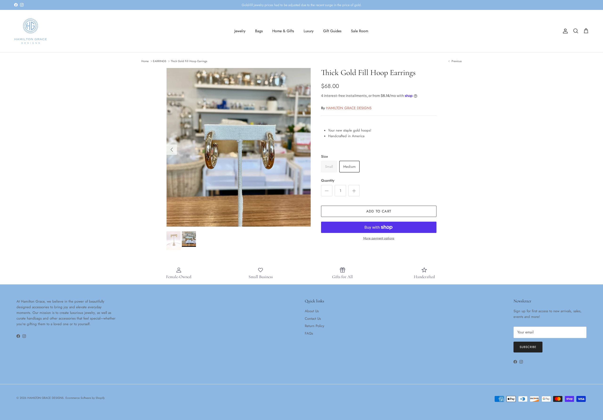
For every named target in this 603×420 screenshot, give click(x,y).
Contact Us (313, 318)
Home (145, 61)
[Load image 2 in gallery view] (239, 147)
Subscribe (528, 347)
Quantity (327, 180)
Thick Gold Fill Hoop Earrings (189, 61)
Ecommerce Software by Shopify (85, 398)
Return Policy (314, 325)
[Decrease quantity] (326, 190)
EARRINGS (159, 61)
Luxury (309, 31)
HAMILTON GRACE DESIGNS (348, 108)
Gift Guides (332, 31)
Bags (259, 31)
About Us (312, 311)
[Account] (564, 31)
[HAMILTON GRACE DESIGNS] (30, 31)
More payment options (378, 238)
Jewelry (239, 31)
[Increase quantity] (354, 190)
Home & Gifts (283, 31)
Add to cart (378, 211)
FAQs (309, 333)
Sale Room (359, 31)
